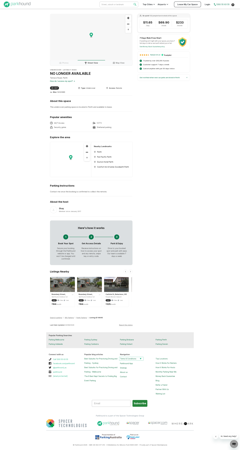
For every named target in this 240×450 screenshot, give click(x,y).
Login (207, 4)
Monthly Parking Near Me (166, 372)
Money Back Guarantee (165, 376)
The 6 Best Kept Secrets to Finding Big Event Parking (100, 378)
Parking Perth (161, 340)
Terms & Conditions (128, 359)
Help (233, 5)
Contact (123, 376)
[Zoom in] (128, 18)
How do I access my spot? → (62, 81)
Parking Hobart (126, 344)
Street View (93, 63)
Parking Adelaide (56, 344)
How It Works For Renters (166, 363)
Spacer (154, 445)
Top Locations (162, 359)
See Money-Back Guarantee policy (152, 47)
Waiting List (160, 394)
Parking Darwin (162, 344)
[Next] (130, 272)
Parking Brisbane (127, 340)
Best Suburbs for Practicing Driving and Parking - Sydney (100, 361)
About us (124, 372)
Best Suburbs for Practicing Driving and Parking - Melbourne (100, 369)
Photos (65, 63)
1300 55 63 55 (223, 4)
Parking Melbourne (56, 340)
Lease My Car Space (187, 4)
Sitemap (123, 368)
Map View (120, 63)
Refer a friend (161, 385)
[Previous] (126, 272)
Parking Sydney (90, 340)
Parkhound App (126, 363)
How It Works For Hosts (165, 367)
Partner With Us (162, 389)
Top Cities (148, 4)
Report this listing (125, 325)
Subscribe (140, 403)
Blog (157, 380)
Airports (162, 4)
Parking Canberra (91, 344)
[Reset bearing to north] (128, 30)
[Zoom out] (128, 24)
